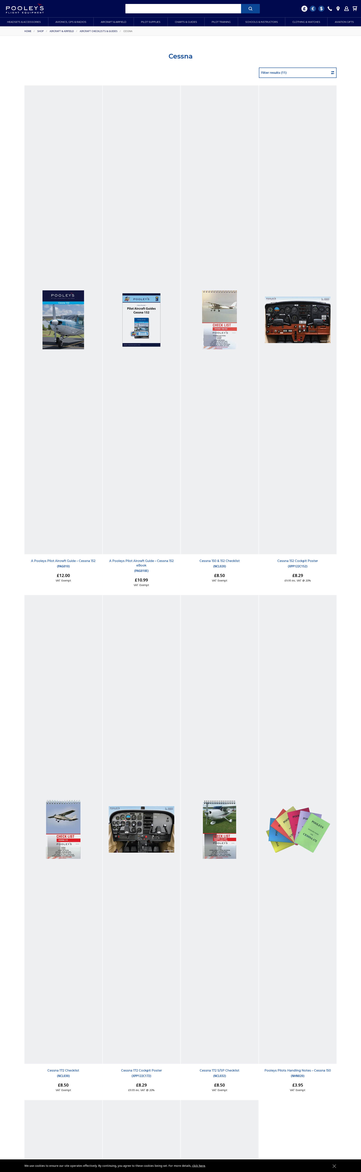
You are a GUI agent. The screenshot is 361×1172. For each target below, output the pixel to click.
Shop (40, 31)
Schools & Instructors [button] (261, 22)
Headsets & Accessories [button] (24, 22)
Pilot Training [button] (221, 22)
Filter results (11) (274, 73)
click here (198, 1165)
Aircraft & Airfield (62, 31)
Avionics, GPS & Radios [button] (70, 22)
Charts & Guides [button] (186, 22)
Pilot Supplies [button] (150, 22)
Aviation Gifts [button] (344, 22)
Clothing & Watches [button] (306, 22)
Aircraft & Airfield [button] (113, 22)
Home (27, 31)
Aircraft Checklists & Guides (99, 31)
